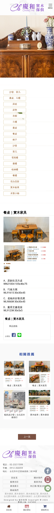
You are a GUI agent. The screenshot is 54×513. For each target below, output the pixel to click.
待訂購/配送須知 (38, 486)
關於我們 (38, 478)
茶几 (15, 151)
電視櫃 (14, 157)
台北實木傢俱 (10, 496)
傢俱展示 (14, 486)
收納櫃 (14, 169)
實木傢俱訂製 (32, 493)
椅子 (15, 139)
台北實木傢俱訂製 (42, 496)
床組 (15, 104)
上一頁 (27, 436)
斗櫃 (15, 122)
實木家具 (44, 493)
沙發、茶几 (14, 92)
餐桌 (15, 133)
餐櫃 (15, 175)
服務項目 (14, 482)
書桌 (15, 127)
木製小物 (14, 193)
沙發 (15, 145)
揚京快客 (23, 500)
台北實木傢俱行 (25, 496)
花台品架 (14, 181)
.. (49, 500)
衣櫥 (15, 116)
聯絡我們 (14, 490)
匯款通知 (26, 510)
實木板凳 (14, 187)
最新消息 (38, 482)
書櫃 (15, 163)
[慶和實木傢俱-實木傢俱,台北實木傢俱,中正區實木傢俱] (27, 8)
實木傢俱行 (19, 493)
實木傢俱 (9, 493)
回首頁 (9, 510)
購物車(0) (45, 510)
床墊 (15, 110)
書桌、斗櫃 (14, 98)
